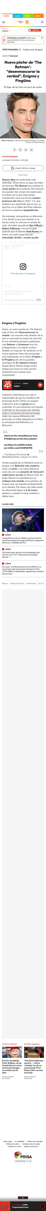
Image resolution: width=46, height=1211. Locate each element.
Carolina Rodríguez (10, 156)
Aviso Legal (7, 1141)
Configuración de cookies (31, 1144)
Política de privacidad (35, 1141)
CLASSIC (17, 16)
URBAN (37, 16)
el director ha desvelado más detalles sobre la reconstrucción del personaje (21, 411)
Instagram (8, 1088)
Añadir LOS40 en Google (25, 168)
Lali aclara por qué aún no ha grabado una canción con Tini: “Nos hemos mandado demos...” (21, 554)
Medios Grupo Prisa (23, 1161)
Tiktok (13, 1088)
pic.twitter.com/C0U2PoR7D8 (18, 448)
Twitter (20, 150)
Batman (5, 583)
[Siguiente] (42, 49)
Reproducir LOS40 (40, 385)
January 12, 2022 (29, 457)
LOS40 (6, 16)
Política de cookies (12, 1144)
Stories (38, 1088)
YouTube (18, 1088)
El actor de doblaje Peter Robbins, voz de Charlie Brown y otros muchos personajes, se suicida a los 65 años (12, 1066)
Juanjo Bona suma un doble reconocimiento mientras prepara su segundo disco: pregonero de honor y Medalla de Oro (23, 540)
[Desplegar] (23, 1197)
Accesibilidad (19, 1141)
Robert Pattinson (11, 228)
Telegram (31, 150)
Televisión (14, 56)
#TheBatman (10, 438)
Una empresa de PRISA (23, 1155)
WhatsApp (26, 150)
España (5, 31)
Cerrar (42, 38)
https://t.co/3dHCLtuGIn (19, 445)
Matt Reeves (31, 583)
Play (42, 1206)
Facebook (14, 150)
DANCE (27, 16)
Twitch (33, 1088)
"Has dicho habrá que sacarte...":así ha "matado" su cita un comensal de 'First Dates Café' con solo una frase (33, 1066)
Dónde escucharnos (31, 1146)
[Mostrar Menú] (3, 22)
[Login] (42, 22)
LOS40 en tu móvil (14, 1146)
